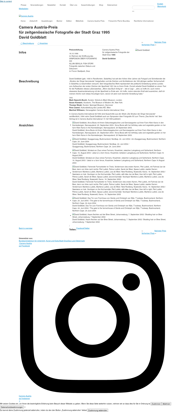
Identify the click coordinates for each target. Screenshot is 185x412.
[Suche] (133, 11)
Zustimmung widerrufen (97, 410)
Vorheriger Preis (148, 44)
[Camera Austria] (26, 15)
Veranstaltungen (36, 5)
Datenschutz (112, 5)
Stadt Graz (63, 241)
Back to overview (25, 228)
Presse (23, 5)
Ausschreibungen (88, 5)
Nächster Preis (160, 42)
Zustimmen (156, 404)
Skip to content (6, 1)
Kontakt (63, 5)
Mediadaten (23, 8)
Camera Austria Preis (95, 21)
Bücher (59, 21)
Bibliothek (79, 21)
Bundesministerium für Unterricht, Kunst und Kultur (39, 241)
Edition (69, 21)
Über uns (73, 5)
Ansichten (43, 43)
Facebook (80, 228)
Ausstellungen (47, 21)
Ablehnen (166, 404)
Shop (101, 5)
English (160, 4)
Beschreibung (27, 43)
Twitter (87, 228)
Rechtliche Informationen (144, 21)
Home (23, 21)
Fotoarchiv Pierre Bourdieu (119, 21)
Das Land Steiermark (76, 241)
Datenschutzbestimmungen (12, 407)
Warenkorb (161, 6)
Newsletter (51, 5)
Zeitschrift (33, 21)
